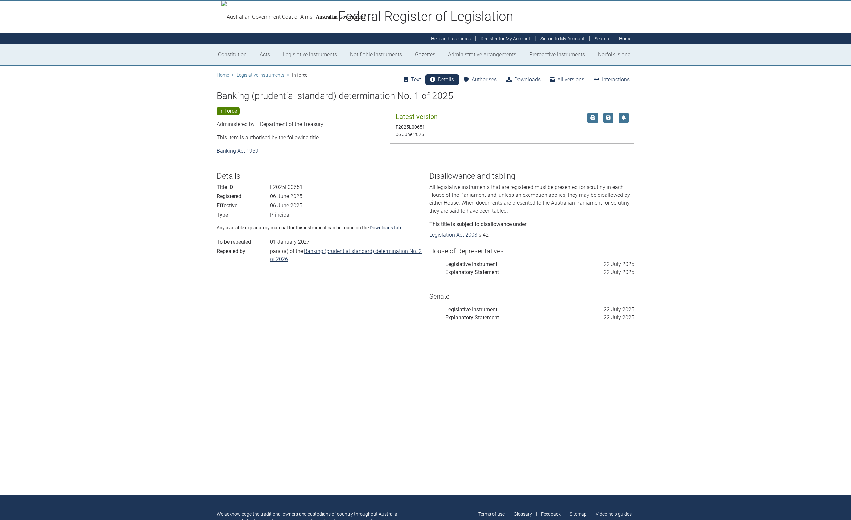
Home (223, 75)
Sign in (562, 38)
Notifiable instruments (376, 54)
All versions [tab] (570, 79)
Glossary (523, 514)
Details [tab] (446, 79)
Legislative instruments (310, 54)
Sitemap (578, 514)
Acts (265, 54)
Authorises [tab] (484, 79)
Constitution (232, 54)
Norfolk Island (614, 54)
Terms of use (491, 514)
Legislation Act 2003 (453, 235)
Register (505, 38)
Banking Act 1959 (237, 151)
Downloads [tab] (527, 79)
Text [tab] (416, 79)
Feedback (551, 514)
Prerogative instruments (557, 54)
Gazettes (425, 54)
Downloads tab (385, 227)
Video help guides (614, 514)
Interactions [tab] (616, 79)
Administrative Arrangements (482, 54)
